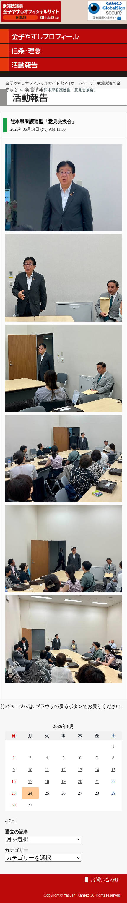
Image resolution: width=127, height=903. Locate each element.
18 (47, 781)
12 (63, 769)
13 (80, 769)
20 (80, 781)
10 (30, 769)
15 (113, 769)
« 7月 (10, 821)
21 (97, 781)
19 (63, 781)
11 (47, 769)
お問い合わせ (105, 879)
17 (30, 781)
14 (97, 769)
